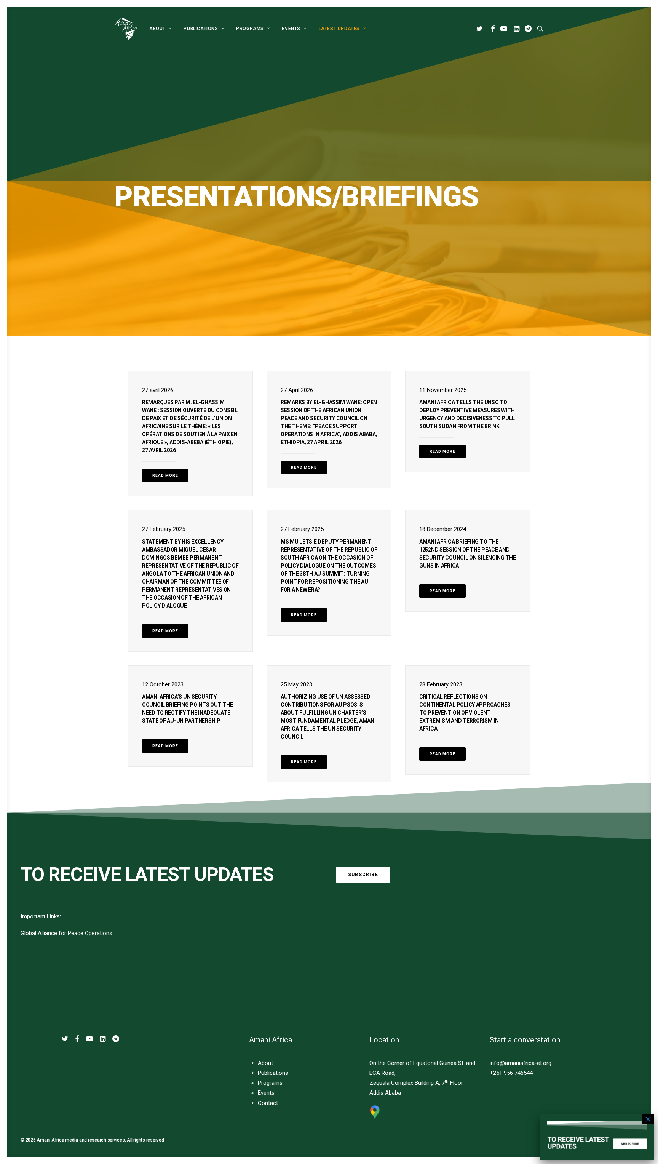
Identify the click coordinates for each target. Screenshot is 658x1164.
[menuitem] (160, 28)
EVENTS (291, 28)
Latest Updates (339, 28)
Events (266, 1092)
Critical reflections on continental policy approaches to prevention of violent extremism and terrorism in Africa (465, 713)
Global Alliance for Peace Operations (66, 933)
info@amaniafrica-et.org (520, 1063)
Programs (250, 28)
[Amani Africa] (125, 28)
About (157, 28)
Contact (268, 1103)
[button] (481, 28)
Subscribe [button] (363, 874)
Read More (165, 475)
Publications (201, 28)
